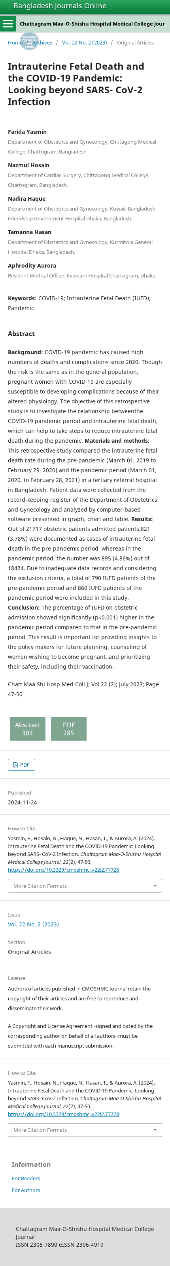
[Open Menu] (8, 23)
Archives (42, 42)
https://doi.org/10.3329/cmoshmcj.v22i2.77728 (63, 869)
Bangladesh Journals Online (59, 5)
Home (15, 42)
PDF (24, 764)
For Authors (26, 1190)
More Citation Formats (40, 885)
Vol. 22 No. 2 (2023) (84, 42)
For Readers (26, 1178)
